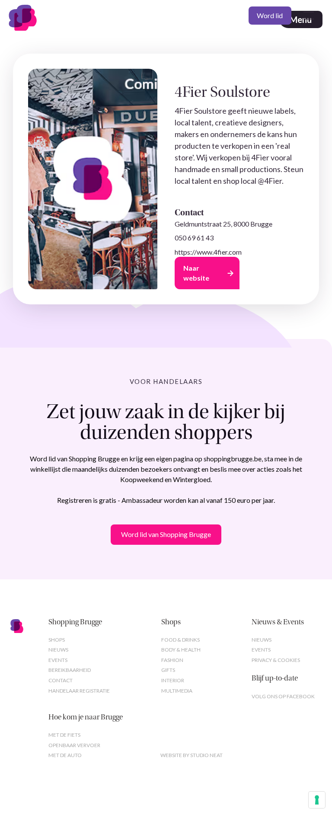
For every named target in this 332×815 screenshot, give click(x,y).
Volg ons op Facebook (283, 696)
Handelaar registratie (79, 690)
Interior (172, 680)
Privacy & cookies (276, 660)
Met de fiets (64, 735)
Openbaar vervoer (74, 745)
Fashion (172, 660)
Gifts (168, 670)
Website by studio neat (191, 755)
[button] (307, 15)
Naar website (196, 272)
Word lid (270, 15)
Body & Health (181, 649)
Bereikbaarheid (69, 670)
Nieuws (58, 649)
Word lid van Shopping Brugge (166, 534)
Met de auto (65, 755)
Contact (60, 680)
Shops (56, 639)
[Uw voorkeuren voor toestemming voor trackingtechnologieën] (317, 800)
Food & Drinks (180, 639)
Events (57, 660)
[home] (26, 15)
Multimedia (176, 690)
